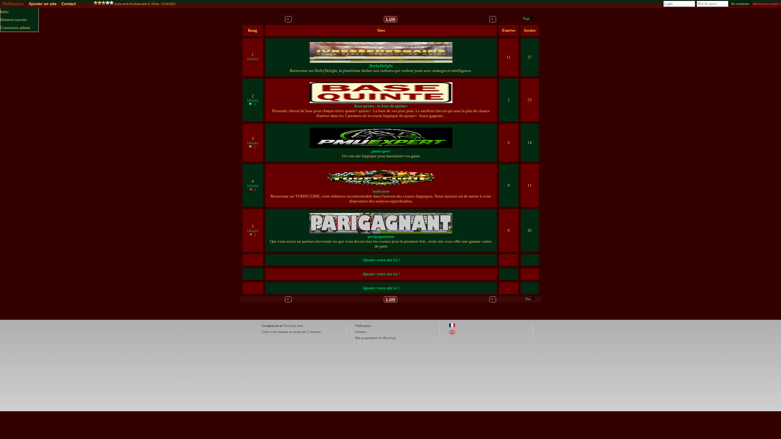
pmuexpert (381, 151)
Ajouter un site (42, 4)
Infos (4, 11)
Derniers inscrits (13, 19)
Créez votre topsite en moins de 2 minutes (291, 332)
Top (526, 18)
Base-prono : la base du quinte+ (381, 106)
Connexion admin (15, 27)
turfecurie (381, 191)
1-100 (390, 19)
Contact (68, 4)
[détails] (252, 59)
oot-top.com (293, 325)
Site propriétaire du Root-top (375, 338)
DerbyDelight (381, 65)
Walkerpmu (13, 4)
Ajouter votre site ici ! (381, 260)
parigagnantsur (381, 236)
